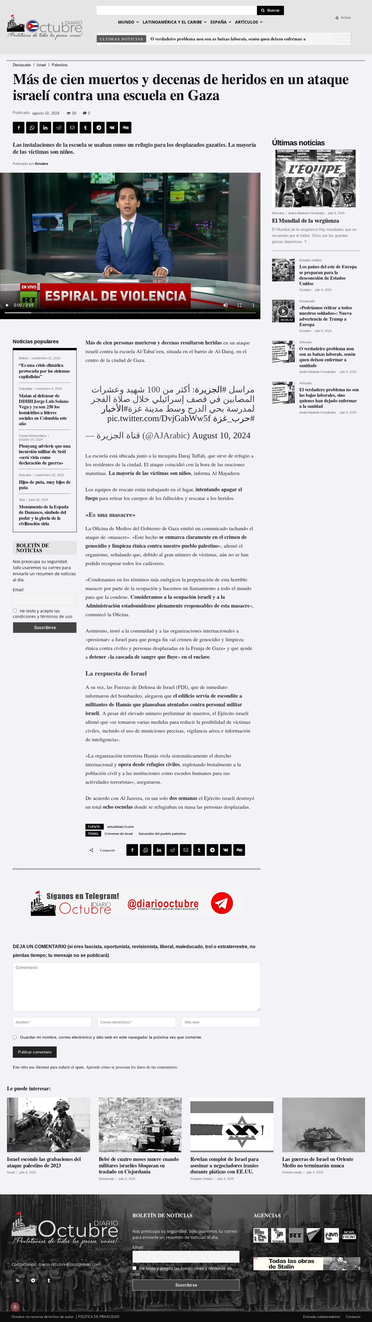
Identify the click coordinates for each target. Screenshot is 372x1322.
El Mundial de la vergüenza (305, 220)
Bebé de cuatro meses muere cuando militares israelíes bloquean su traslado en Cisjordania (139, 1165)
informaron (97, 695)
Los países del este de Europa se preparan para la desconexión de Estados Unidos (328, 275)
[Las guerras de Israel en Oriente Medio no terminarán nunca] (323, 1125)
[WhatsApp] (32, 127)
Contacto (353, 1316)
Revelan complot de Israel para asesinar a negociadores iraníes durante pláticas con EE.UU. (224, 1165)
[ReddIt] (59, 127)
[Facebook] (18, 127)
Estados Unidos (310, 260)
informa (202, 472)
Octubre (41, 163)
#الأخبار (114, 408)
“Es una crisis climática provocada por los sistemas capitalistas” (44, 370)
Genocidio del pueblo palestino (162, 833)
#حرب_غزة (234, 418)
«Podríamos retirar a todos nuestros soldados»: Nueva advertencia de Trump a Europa (325, 316)
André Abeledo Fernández (306, 213)
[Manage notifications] (15, 1307)
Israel (41, 65)
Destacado (22, 65)
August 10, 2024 (221, 435)
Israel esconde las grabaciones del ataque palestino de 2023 (44, 1162)
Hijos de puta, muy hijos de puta (45, 484)
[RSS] (17, 1281)
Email (18, 589)
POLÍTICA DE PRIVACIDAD (98, 1316)
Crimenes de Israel (119, 833)
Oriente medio (292, 1172)
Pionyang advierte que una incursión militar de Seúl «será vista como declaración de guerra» (45, 454)
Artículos (25, 475)
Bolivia (23, 358)
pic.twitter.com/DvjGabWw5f (159, 418)
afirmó (230, 545)
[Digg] (125, 127)
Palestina (59, 65)
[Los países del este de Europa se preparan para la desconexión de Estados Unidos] (283, 270)
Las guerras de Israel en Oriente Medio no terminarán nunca (317, 1162)
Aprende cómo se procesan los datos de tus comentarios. (132, 1067)
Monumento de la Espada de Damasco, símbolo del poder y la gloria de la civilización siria (43, 515)
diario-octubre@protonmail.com (69, 1264)
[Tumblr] (85, 127)
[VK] (112, 127)
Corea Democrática (32, 435)
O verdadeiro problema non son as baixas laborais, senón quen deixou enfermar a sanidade (327, 357)
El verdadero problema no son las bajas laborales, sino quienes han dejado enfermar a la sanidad (329, 398)
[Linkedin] (45, 127)
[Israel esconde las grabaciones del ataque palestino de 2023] (48, 1125)
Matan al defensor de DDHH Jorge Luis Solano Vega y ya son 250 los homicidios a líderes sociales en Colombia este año (43, 409)
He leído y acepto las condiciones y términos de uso (42, 613)
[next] (347, 38)
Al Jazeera (131, 797)
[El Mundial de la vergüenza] (315, 178)
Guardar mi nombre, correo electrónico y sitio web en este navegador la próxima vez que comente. (111, 1037)
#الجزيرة (210, 389)
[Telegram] (99, 127)
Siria (22, 499)
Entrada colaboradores (321, 1316)
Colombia (25, 388)
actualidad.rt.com (120, 826)
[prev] (337, 38)
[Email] (72, 127)
